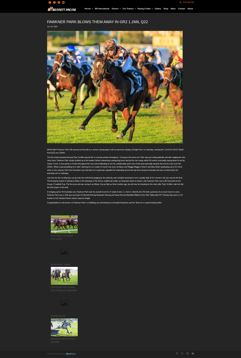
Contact (181, 9)
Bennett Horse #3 (58, 316)
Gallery (158, 9)
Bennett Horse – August (60, 264)
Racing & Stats (144, 9)
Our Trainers (128, 9)
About (190, 9)
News (173, 9)
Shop (166, 9)
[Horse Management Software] (71, 354)
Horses (88, 9)
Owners (115, 9)
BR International (102, 9)
